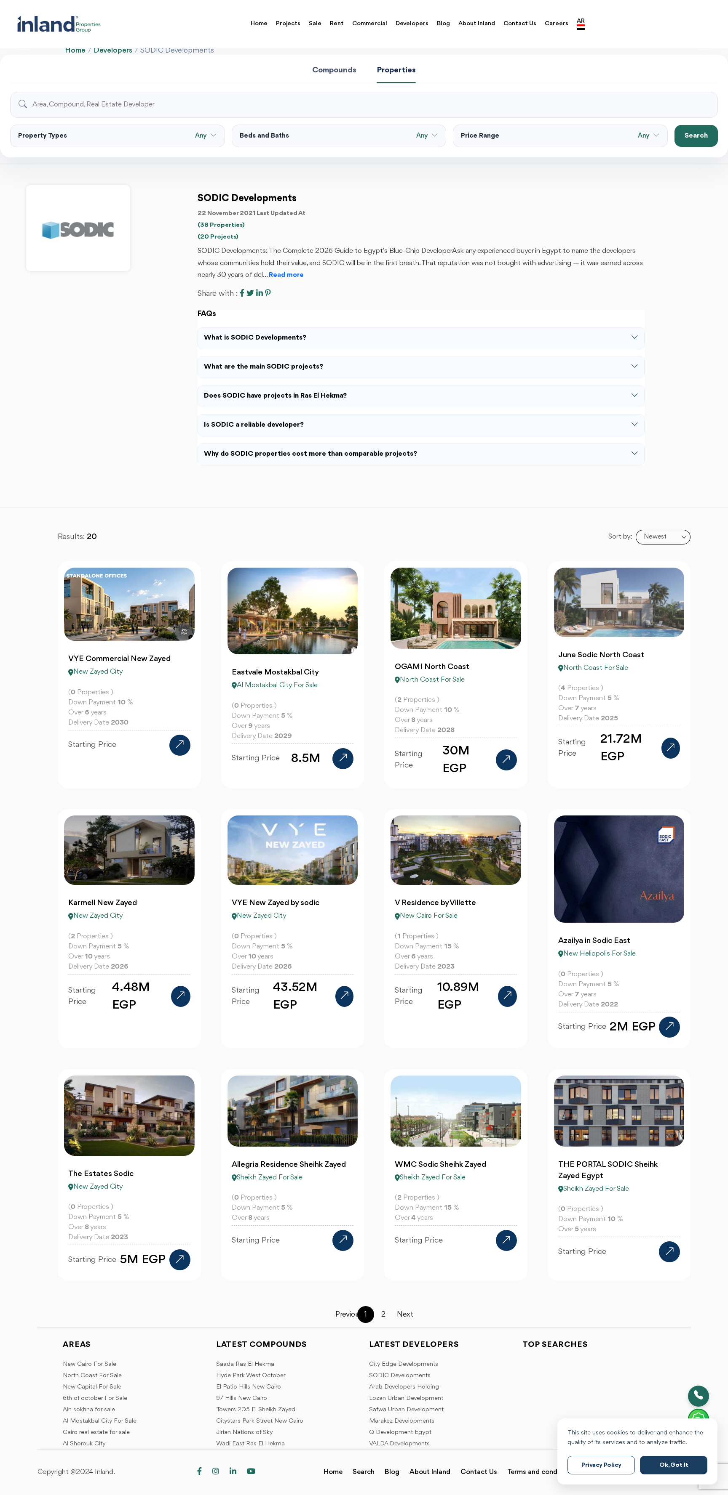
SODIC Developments (400, 1376)
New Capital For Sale (92, 1387)
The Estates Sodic (101, 1174)
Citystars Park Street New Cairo (259, 1421)
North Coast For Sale (92, 1376)
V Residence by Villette (435, 903)
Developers (412, 24)
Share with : (218, 293)
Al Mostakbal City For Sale (99, 1421)
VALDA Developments (399, 1444)
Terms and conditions (541, 1472)
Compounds (334, 70)
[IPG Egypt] (70, 24)
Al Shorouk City (84, 1444)
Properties (396, 70)
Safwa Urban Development (406, 1410)
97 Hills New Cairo (241, 1398)
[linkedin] (233, 1472)
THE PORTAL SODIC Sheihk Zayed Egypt (608, 1170)
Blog (443, 24)
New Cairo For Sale (89, 1364)
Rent (337, 24)
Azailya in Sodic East (594, 941)
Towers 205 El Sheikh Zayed (255, 1410)
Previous (343, 1314)
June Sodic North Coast (601, 655)
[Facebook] (199, 1472)
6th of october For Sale (95, 1398)
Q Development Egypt (400, 1432)
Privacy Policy (601, 1465)
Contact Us (519, 24)
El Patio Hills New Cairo (248, 1387)
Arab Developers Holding (404, 1387)
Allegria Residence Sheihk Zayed (289, 1164)
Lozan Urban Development (406, 1398)
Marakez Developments (401, 1421)
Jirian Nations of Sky (244, 1432)
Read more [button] (286, 275)
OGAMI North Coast (432, 667)
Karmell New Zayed (102, 903)
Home (259, 24)
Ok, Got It (673, 1465)
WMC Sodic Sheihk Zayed (440, 1164)
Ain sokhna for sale (89, 1410)
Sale (315, 24)
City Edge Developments (403, 1364)
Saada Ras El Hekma (245, 1364)
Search (696, 135)
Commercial (369, 24)
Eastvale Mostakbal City (275, 672)
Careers (556, 24)
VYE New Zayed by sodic (275, 903)
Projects (288, 24)
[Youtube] (251, 1472)
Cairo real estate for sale (96, 1432)
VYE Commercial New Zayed (119, 659)
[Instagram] (215, 1472)
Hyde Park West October (251, 1376)
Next (405, 1314)
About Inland (476, 24)
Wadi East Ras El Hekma (250, 1444)
